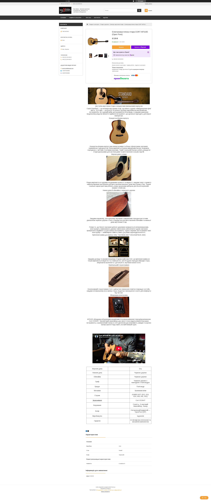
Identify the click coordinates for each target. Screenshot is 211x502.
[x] (88, 431)
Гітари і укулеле (104, 24)
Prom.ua (113, 487)
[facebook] (86, 431)
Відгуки (105, 17)
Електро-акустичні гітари (116, 24)
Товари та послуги (75, 17)
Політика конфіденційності (115, 490)
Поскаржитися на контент (102, 490)
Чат (205, 497)
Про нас (88, 17)
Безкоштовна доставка (117, 63)
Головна (63, 17)
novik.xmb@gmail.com (67, 68)
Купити (121, 47)
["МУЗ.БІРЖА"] (65, 13)
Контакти (97, 17)
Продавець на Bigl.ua (105, 488)
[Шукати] (139, 10)
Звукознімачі (97, 400)
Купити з (137, 47)
